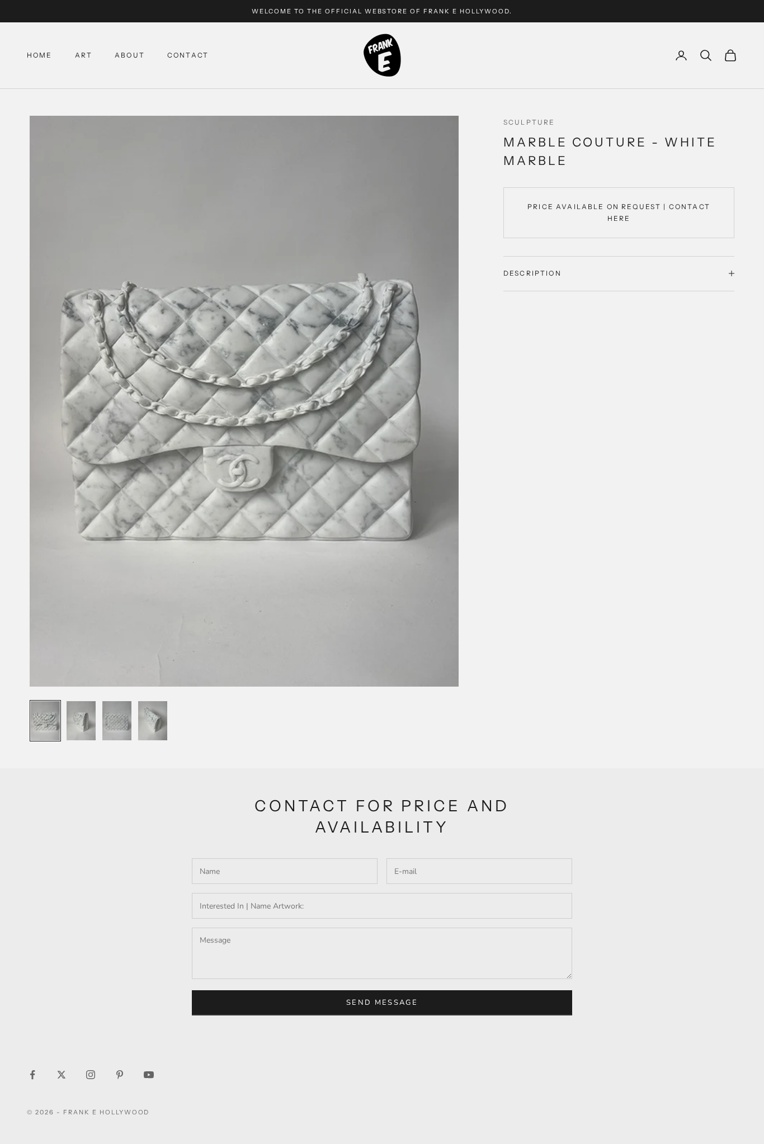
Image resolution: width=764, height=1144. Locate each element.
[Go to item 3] (117, 720)
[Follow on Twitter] (61, 1074)
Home (40, 55)
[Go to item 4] (152, 720)
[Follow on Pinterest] (119, 1074)
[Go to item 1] (45, 720)
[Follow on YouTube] (148, 1074)
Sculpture (529, 122)
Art (83, 55)
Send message (382, 1003)
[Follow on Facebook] (32, 1074)
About (130, 55)
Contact (188, 55)
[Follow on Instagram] (90, 1074)
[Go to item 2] (81, 720)
